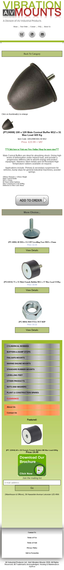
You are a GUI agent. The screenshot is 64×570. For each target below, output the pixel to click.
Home (15, 27)
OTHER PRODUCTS (16, 381)
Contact (32, 27)
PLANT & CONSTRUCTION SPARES (23, 393)
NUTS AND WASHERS (16, 387)
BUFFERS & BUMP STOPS (18, 352)
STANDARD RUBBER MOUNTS (20, 369)
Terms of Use (32, 538)
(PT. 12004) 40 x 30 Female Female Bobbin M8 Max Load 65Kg (32, 450)
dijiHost (32, 566)
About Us (47, 27)
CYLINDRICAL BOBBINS (18, 346)
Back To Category (32, 54)
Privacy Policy (32, 548)
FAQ (39, 27)
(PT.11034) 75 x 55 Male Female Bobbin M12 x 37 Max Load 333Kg (32, 282)
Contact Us (12, 413)
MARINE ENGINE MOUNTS (19, 363)
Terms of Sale (32, 543)
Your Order (24, 27)
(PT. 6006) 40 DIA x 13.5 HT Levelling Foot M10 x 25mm (32, 242)
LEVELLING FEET (15, 375)
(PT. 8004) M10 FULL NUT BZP (32, 322)
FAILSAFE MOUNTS (16, 358)
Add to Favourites (32, 553)
